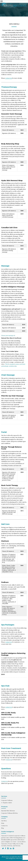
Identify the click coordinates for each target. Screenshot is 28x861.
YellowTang (19, 858)
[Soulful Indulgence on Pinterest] (13, 848)
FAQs (2, 823)
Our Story (4, 820)
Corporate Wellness (6, 800)
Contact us (9, 759)
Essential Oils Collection (8, 810)
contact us (8, 78)
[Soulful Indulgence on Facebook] (5, 848)
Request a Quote (7, 802)
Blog (2, 828)
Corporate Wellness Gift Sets (9, 813)
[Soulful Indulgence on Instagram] (8, 848)
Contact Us (4, 825)
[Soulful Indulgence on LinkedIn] (10, 848)
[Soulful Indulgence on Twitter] (3, 848)
